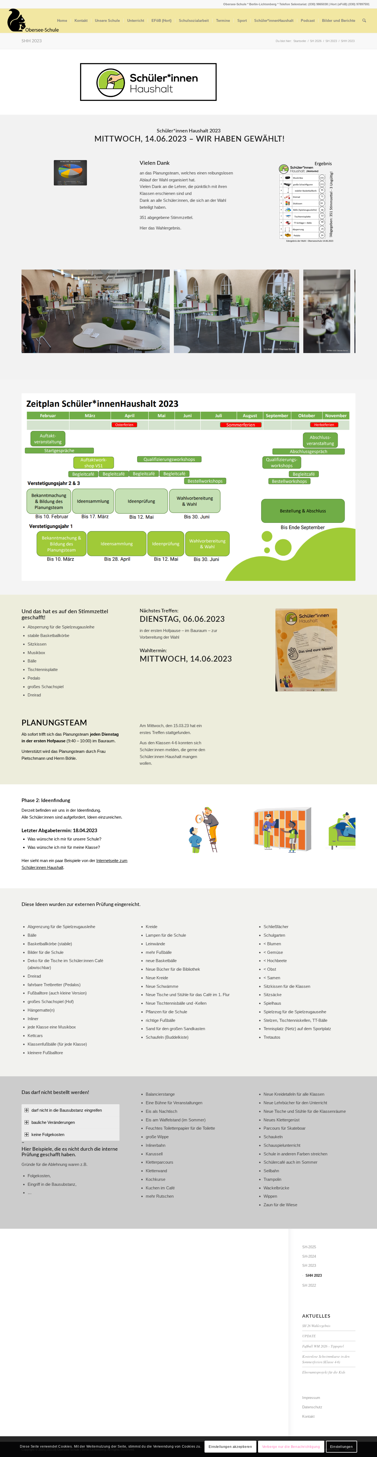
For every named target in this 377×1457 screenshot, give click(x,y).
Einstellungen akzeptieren (230, 1446)
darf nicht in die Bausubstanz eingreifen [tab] (66, 1110)
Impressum (311, 1398)
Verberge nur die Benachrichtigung (291, 1446)
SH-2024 (309, 1256)
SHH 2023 (32, 41)
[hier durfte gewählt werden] (163, 347)
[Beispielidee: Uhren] (234, 847)
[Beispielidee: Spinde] (315, 847)
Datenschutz (312, 1407)
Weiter (343, 311)
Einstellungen (341, 1446)
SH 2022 (309, 1285)
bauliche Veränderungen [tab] (53, 1122)
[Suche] (364, 21)
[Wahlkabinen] (293, 347)
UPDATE (309, 1335)
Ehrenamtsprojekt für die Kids (323, 1372)
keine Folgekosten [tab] (47, 1134)
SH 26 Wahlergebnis (316, 1325)
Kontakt (308, 1416)
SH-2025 (309, 1247)
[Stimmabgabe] (344, 347)
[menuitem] (62, 21)
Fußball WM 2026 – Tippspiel (323, 1346)
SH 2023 (309, 1265)
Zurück (34, 311)
